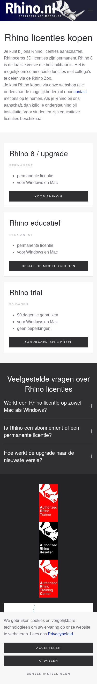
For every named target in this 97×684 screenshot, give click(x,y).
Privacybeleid (60, 634)
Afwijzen (48, 661)
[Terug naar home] (44, 10)
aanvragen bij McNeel (48, 342)
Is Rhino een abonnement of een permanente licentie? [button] (41, 431)
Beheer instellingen (48, 673)
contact (80, 92)
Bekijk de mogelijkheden (49, 266)
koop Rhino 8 (48, 196)
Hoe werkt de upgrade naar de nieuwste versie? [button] (39, 456)
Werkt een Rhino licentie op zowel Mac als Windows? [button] (42, 406)
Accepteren (48, 648)
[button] (90, 10)
